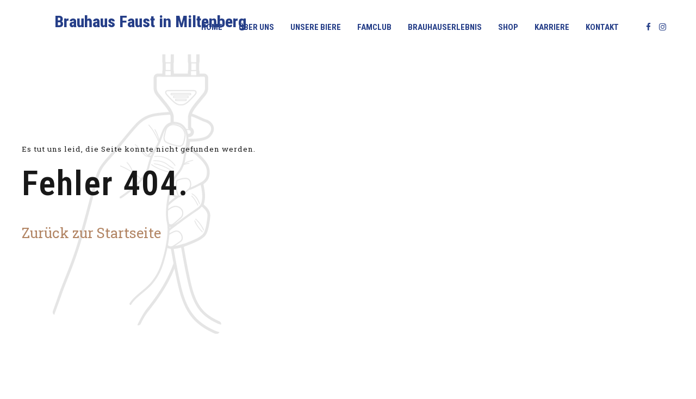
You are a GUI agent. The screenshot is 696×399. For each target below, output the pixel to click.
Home (211, 27)
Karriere (552, 27)
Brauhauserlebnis (445, 27)
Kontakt (602, 27)
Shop (508, 27)
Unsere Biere (315, 27)
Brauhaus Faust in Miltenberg (150, 21)
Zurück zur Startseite (91, 232)
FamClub (374, 27)
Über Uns (256, 27)
